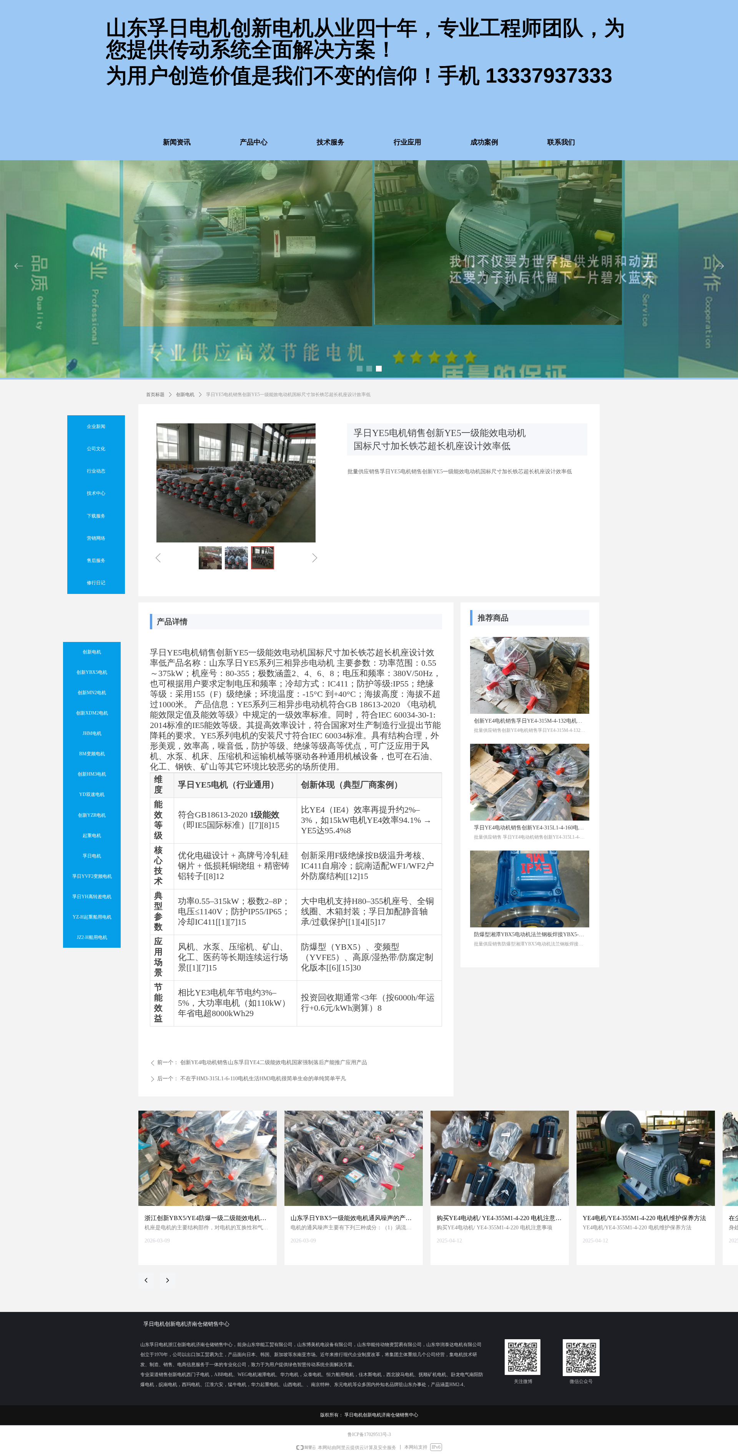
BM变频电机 (92, 753)
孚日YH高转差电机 (91, 896)
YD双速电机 (92, 794)
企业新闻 (96, 426)
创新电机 (185, 394)
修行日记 (96, 582)
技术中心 (96, 493)
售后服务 (96, 560)
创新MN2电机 (92, 692)
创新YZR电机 (92, 815)
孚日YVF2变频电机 (92, 876)
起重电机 (92, 835)
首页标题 (155, 394)
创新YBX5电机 (91, 672)
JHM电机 (92, 733)
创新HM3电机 (92, 774)
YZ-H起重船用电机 (92, 917)
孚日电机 (92, 856)
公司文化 (96, 448)
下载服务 (96, 516)
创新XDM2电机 (92, 713)
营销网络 (96, 538)
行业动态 (96, 471)
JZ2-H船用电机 (92, 937)
